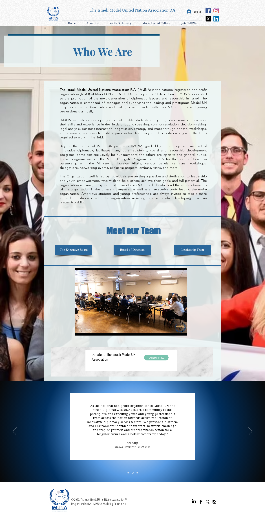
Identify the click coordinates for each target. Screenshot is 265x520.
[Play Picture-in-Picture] (176, 330)
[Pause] (80, 330)
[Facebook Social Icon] (208, 10)
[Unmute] (86, 330)
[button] (120, 23)
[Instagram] (216, 10)
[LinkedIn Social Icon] (216, 18)
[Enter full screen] (182, 330)
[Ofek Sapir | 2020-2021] (128, 473)
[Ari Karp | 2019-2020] (133, 473)
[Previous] (14, 431)
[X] (208, 18)
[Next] (250, 431)
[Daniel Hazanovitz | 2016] (137, 473)
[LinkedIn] (193, 501)
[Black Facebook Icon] (200, 501)
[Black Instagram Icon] (214, 501)
